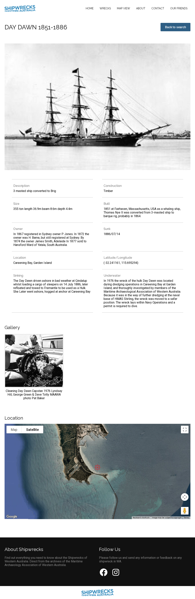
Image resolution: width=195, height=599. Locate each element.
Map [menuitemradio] (14, 430)
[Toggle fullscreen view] (185, 429)
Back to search (175, 27)
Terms (186, 518)
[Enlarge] (34, 367)
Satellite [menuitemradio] (32, 430)
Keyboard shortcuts (141, 518)
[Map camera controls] (185, 497)
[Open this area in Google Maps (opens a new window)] (12, 516)
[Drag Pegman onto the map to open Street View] (185, 511)
